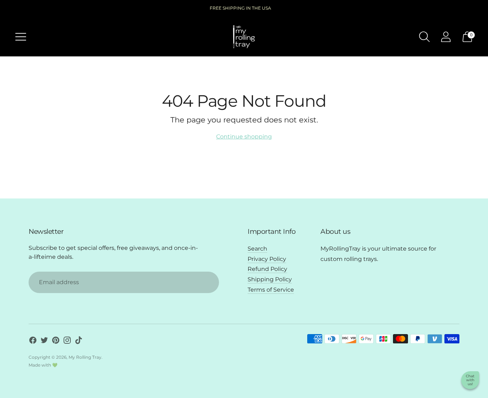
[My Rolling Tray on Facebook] (33, 341)
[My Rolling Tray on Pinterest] (55, 341)
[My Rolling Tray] (244, 36)
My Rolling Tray (85, 357)
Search (257, 248)
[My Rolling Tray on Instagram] (67, 341)
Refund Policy (267, 269)
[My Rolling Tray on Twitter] (44, 341)
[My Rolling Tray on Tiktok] (78, 341)
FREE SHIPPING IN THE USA (240, 8)
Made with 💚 (43, 365)
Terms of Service (271, 289)
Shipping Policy (270, 279)
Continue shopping (244, 136)
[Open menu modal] (21, 37)
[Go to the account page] (446, 37)
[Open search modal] (424, 37)
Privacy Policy (267, 259)
